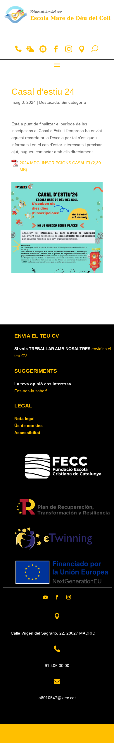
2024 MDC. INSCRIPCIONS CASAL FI (55, 162)
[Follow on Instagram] (68, 597)
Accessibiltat (27, 432)
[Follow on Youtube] (45, 597)
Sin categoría (73, 102)
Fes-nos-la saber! (30, 390)
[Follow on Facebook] (57, 597)
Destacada (49, 102)
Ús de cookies (28, 425)
